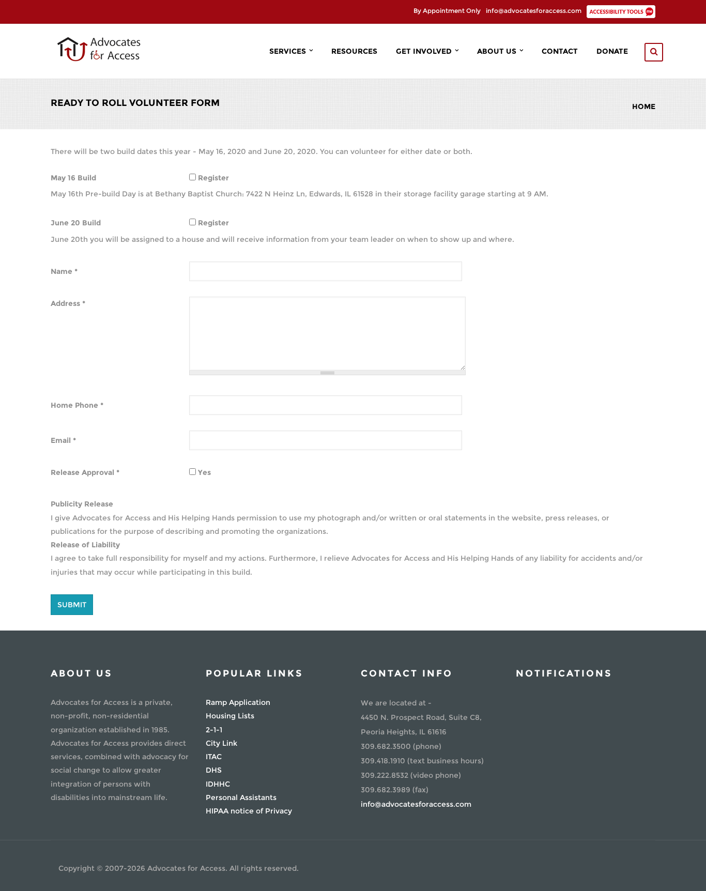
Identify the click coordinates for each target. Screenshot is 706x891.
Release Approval (85, 472)
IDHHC (218, 784)
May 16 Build (73, 177)
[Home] (98, 48)
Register (213, 177)
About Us (497, 51)
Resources (354, 51)
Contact (560, 51)
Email (63, 440)
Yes (204, 472)
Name (64, 271)
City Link (221, 743)
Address (68, 303)
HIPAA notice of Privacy (249, 811)
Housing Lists (230, 715)
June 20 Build (76, 222)
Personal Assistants (241, 797)
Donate (612, 51)
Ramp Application (238, 702)
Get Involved (425, 51)
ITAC (214, 756)
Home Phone (77, 405)
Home (643, 106)
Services (288, 51)
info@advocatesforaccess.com (533, 10)
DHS (214, 770)
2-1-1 (214, 729)
